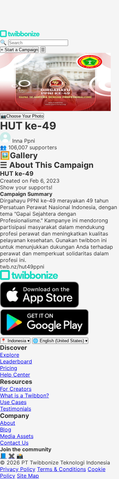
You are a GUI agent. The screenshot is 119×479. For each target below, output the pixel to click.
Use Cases (13, 402)
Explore (9, 354)
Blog (5, 429)
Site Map (28, 475)
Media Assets (16, 436)
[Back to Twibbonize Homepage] (29, 278)
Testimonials (15, 408)
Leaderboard (16, 361)
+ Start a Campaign (19, 49)
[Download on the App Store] (39, 306)
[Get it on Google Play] (44, 333)
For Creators (15, 389)
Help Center (15, 374)
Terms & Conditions (61, 469)
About (7, 423)
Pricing (8, 368)
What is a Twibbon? (24, 395)
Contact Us (14, 442)
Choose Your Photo (22, 116)
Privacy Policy (17, 469)
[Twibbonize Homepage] (20, 35)
